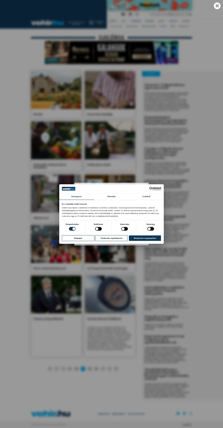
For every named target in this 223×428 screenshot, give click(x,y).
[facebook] (130, 14)
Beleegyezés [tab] (76, 196)
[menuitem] (113, 21)
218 (76, 369)
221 (96, 369)
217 (69, 369)
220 (89, 369)
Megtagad (78, 238)
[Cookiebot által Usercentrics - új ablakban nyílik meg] (151, 188)
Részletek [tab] (112, 196)
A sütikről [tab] (146, 196)
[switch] (98, 229)
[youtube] (123, 14)
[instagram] (137, 14)
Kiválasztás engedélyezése (111, 238)
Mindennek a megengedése (145, 238)
